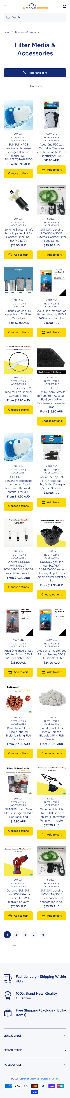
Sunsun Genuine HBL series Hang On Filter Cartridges (18, 314)
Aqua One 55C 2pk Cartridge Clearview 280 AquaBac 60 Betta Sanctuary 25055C (51, 150)
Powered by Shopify (49, 1079)
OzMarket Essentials (29, 1079)
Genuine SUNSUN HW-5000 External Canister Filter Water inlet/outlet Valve (18, 896)
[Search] (7, 17)
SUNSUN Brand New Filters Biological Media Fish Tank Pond (18, 813)
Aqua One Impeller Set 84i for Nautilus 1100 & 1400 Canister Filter (51, 314)
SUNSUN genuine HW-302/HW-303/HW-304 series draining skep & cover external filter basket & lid (52, 571)
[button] (64, 6)
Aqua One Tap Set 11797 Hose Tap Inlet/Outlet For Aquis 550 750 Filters (51, 482)
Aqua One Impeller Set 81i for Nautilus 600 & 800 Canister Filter (51, 654)
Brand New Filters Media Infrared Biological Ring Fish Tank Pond (18, 733)
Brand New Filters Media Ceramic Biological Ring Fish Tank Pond (51, 733)
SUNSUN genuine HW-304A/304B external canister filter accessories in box (52, 896)
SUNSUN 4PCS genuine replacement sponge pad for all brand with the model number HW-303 (18, 484)
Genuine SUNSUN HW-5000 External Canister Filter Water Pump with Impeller (52, 815)
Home (7, 32)
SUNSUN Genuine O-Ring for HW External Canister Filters (18, 391)
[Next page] (13, 945)
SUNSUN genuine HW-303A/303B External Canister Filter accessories (51, 235)
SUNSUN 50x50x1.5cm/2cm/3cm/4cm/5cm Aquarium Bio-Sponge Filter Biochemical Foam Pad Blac (51, 397)
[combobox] (35, 17)
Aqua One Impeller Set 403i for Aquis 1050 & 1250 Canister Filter (18, 654)
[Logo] (35, 6)
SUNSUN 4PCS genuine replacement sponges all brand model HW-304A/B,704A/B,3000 (18, 152)
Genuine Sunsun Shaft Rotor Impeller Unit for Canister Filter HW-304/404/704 (18, 235)
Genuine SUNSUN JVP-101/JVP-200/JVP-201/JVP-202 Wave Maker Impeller (18, 567)
